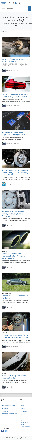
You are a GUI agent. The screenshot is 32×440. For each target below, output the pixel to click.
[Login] (20, 3)
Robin (7, 184)
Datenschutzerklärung (9, 405)
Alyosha (8, 70)
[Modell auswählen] (10, 3)
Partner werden (23, 416)
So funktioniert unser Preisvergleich (25, 423)
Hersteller (24, 412)
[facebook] (2, 431)
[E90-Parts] (2, 31)
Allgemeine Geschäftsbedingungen (9, 413)
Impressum (5, 408)
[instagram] (6, 431)
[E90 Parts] (3, 2)
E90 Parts (23, 438)
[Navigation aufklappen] (28, 3)
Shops (23, 408)
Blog (22, 405)
